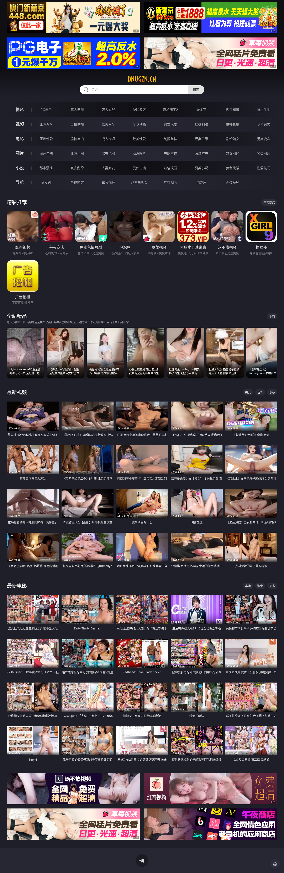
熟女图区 (232, 153)
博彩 (20, 109)
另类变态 (263, 139)
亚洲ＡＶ (46, 124)
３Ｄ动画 (139, 124)
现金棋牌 (232, 109)
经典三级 (201, 139)
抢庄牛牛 (263, 109)
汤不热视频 (139, 182)
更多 (272, 392)
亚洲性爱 (46, 139)
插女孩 (46, 182)
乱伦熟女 (232, 139)
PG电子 (46, 109)
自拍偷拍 (77, 124)
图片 (20, 153)
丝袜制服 (201, 124)
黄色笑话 (232, 168)
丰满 (248, 586)
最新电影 (17, 585)
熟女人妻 (170, 124)
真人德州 (77, 109)
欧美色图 (108, 153)
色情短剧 (232, 182)
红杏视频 (170, 182)
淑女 (260, 586)
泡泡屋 (201, 182)
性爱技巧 (263, 168)
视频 (20, 124)
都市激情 (46, 168)
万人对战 (108, 109)
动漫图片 (139, 153)
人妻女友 (108, 168)
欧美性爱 (139, 139)
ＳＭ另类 (263, 124)
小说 (20, 168)
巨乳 (260, 392)
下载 (272, 316)
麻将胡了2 (170, 109)
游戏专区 (139, 109)
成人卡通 (108, 139)
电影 (20, 139)
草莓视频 (108, 182)
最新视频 (17, 392)
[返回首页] (275, 864)
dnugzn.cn (142, 79)
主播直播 (232, 124)
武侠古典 (139, 168)
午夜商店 (77, 182)
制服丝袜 (170, 139)
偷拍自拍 (77, 139)
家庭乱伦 (77, 168)
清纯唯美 (201, 153)
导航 (20, 182)
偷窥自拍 (46, 153)
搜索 (196, 89)
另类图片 (263, 153)
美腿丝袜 (170, 153)
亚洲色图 (77, 153)
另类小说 (201, 168)
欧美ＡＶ (108, 124)
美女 (248, 392)
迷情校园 (170, 168)
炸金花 (201, 109)
